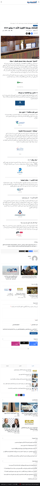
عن (7, 484)
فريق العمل (3, 484)
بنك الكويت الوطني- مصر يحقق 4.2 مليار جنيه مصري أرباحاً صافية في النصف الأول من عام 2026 (11, 430)
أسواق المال (30, 23)
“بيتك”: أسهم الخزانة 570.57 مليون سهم (25, 374)
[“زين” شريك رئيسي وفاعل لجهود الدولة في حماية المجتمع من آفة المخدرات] (35, 389)
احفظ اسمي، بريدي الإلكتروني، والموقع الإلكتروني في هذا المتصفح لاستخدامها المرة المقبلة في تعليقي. (20, 330)
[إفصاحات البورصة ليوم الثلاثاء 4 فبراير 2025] (32, 290)
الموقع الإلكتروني (15, 324)
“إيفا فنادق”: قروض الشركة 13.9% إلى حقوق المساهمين (22, 369)
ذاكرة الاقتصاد (10, 294)
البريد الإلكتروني (34, 324)
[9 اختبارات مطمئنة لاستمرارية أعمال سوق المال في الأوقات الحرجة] (35, 380)
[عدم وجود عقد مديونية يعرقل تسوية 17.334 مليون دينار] (20, 289)
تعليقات (7, 366)
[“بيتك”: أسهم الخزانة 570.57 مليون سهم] (35, 376)
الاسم (36, 320)
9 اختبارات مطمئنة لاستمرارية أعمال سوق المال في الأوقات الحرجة (20, 379)
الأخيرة (33, 366)
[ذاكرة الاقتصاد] (7, 290)
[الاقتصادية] (32, 2)
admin (34, 30)
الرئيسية (35, 23)
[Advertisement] (20, 13)
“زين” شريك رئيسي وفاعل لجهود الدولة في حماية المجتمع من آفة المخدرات (19, 388)
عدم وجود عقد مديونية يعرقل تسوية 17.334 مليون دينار (20, 295)
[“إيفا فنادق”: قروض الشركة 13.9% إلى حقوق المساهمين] (35, 371)
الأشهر (20, 366)
